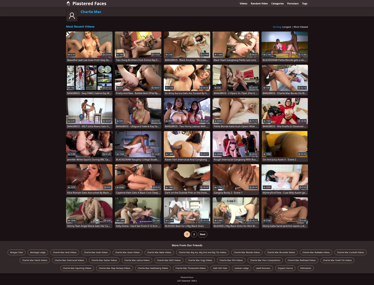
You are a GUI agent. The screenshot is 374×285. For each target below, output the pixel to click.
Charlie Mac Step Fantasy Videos (114, 268)
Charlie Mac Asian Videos (127, 252)
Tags (304, 3)
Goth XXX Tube (220, 268)
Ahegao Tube (16, 252)
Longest (286, 26)
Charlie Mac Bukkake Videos (316, 252)
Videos (243, 3)
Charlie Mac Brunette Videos (281, 252)
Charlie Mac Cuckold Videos (350, 252)
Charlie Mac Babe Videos (159, 252)
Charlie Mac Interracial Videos (69, 260)
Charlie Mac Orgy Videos (200, 260)
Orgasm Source (285, 268)
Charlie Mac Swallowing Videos (153, 268)
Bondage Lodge (38, 252)
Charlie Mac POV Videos (231, 260)
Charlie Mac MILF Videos (169, 260)
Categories (277, 3)
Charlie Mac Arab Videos (96, 252)
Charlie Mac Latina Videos (137, 260)
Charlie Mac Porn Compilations (265, 260)
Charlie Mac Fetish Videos (34, 260)
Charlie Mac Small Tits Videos (337, 260)
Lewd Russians (263, 268)
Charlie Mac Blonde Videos (247, 252)
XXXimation (305, 268)
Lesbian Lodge (241, 268)
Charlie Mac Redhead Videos (302, 260)
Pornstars (293, 3)
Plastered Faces (89, 3)
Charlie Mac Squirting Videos (77, 268)
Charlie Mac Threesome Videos (190, 268)
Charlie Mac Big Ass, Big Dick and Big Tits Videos (202, 252)
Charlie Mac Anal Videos (65, 252)
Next (202, 234)
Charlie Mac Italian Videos (104, 260)
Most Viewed (301, 26)
